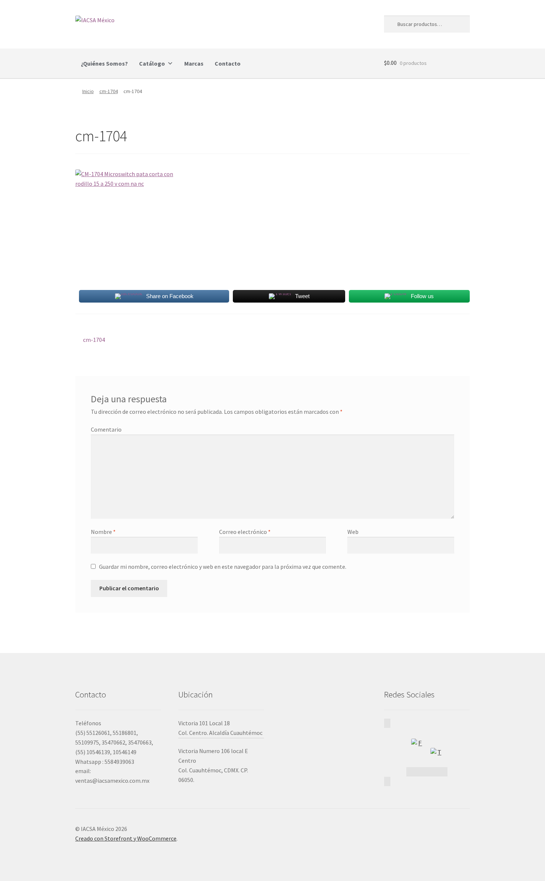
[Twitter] (436, 754)
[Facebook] (417, 744)
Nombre (103, 531)
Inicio (88, 91)
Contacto (228, 63)
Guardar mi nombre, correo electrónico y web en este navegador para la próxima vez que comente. (222, 566)
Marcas (194, 63)
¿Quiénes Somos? (104, 63)
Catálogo (152, 63)
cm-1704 (108, 91)
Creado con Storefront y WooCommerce (125, 838)
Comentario (106, 429)
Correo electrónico (245, 531)
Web (353, 531)
